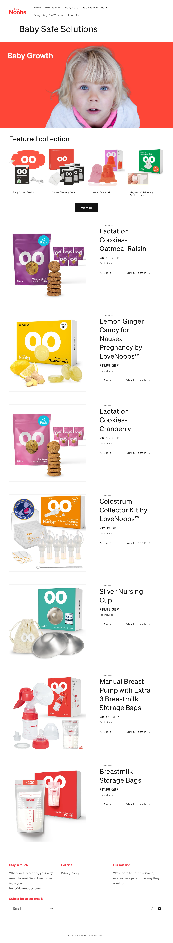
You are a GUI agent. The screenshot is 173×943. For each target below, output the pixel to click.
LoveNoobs (80, 935)
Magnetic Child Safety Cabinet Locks (142, 193)
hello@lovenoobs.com (25, 888)
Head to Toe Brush (100, 192)
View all (86, 207)
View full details (136, 272)
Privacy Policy (70, 873)
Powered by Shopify (96, 935)
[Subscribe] (51, 908)
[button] (151, 11)
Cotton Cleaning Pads (63, 192)
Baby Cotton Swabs (23, 192)
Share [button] (107, 272)
